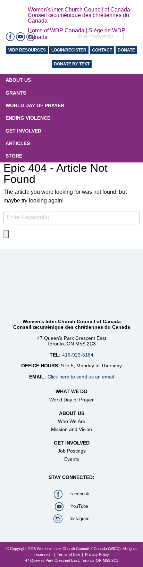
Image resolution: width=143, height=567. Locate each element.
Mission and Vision (71, 429)
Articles (18, 143)
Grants (16, 93)
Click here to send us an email (81, 377)
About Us (18, 80)
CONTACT (102, 50)
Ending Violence (28, 118)
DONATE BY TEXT (72, 64)
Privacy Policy (97, 554)
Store (14, 156)
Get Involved (23, 131)
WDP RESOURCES (27, 50)
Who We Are (71, 421)
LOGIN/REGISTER (68, 50)
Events (71, 459)
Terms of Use (68, 554)
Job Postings (72, 451)
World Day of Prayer (35, 105)
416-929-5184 (77, 355)
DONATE (126, 50)
